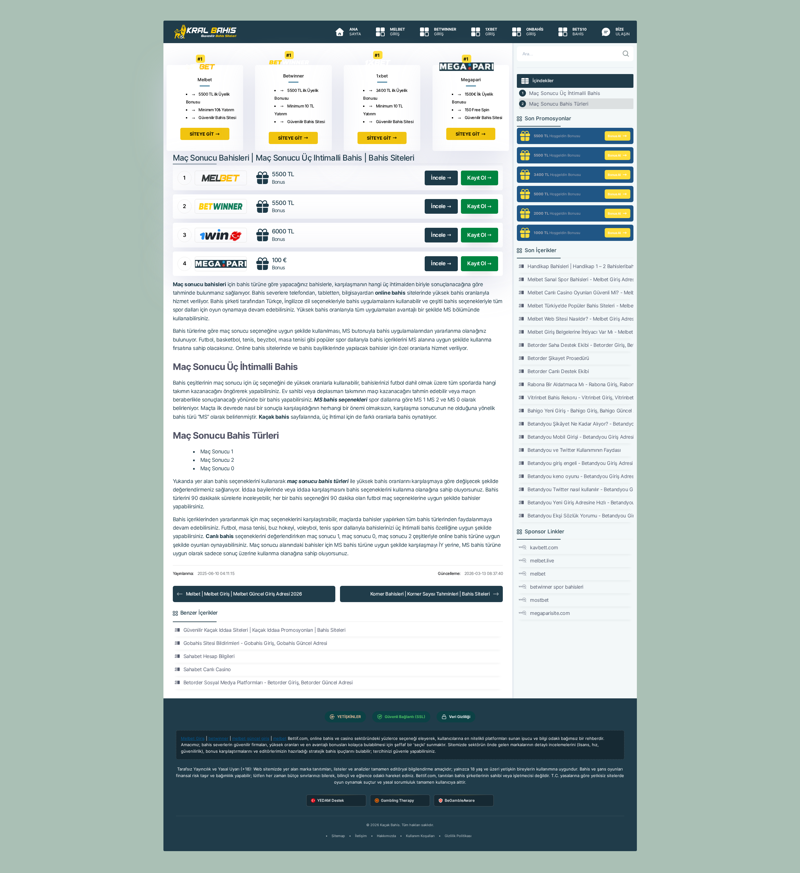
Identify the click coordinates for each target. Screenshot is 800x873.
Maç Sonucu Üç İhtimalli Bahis (564, 93)
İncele (438, 178)
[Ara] (626, 54)
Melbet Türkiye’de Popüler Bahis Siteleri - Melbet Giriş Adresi (580, 305)
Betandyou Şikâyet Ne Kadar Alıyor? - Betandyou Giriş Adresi (580, 424)
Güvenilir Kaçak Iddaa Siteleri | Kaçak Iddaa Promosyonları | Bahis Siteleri (264, 630)
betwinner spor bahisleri (556, 587)
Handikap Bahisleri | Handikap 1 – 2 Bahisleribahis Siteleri (580, 266)
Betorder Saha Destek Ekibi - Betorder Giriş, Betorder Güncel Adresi (580, 345)
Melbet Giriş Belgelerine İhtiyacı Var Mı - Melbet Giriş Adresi (580, 332)
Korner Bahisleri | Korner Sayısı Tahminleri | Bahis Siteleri (430, 594)
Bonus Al (614, 136)
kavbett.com (544, 547)
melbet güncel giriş (250, 738)
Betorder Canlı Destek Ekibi (558, 371)
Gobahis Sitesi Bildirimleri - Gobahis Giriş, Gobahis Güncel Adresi (255, 643)
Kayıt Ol (476, 178)
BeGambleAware (460, 800)
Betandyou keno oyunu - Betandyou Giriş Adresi (580, 476)
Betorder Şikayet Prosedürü (558, 358)
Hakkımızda (386, 836)
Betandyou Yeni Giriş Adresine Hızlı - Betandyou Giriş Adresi (580, 502)
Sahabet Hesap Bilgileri (209, 656)
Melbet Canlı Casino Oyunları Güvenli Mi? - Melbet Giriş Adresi (580, 292)
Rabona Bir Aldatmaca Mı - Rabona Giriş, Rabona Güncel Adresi (580, 384)
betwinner (218, 738)
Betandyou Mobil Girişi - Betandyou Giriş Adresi (580, 437)
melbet (537, 574)
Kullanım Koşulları (420, 836)
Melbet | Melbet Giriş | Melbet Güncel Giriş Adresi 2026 (244, 594)
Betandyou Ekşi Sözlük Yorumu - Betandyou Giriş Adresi (580, 515)
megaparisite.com (550, 613)
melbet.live (542, 560)
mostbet (539, 600)
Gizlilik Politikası (458, 836)
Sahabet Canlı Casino (207, 669)
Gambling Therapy (397, 800)
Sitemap (338, 836)
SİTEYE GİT (202, 134)
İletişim (361, 836)
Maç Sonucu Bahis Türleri (558, 104)
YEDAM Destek (330, 800)
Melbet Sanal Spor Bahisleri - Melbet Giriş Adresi (580, 279)
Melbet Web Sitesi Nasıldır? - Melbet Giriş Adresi (580, 319)
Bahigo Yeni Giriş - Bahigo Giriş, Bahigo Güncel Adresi (580, 410)
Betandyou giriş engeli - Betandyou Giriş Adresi (580, 463)
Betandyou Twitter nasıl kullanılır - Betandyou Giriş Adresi (580, 489)
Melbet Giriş (193, 738)
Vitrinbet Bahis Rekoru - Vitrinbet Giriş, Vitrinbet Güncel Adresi (580, 397)
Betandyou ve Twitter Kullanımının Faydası (574, 450)
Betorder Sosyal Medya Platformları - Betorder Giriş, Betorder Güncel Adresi (268, 682)
